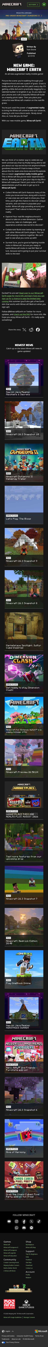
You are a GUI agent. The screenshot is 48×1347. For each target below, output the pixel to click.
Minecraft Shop (31, 1247)
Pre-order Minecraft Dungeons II (23, 16)
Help (27, 1257)
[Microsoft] (41, 1331)
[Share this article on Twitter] (24, 330)
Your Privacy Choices (12, 1342)
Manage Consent (29, 1317)
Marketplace (30, 1245)
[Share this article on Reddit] (31, 330)
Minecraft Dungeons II (11, 1247)
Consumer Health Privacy (25, 1336)
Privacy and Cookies (8, 1336)
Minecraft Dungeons (10, 1250)
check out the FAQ (22, 314)
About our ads (16, 1339)
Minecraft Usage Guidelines (13, 1317)
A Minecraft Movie (9, 1271)
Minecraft (7, 1245)
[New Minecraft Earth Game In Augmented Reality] (24, 142)
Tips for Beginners (32, 1254)
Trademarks (5, 1339)
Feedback (29, 1260)
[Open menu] (44, 4)
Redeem (28, 1278)
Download (29, 1265)
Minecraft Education (10, 1256)
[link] (9, 1221)
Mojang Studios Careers (11, 1265)
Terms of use (39, 1336)
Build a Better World (10, 1268)
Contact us (29, 1268)
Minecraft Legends (10, 1253)
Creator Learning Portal (11, 1262)
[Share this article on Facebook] (38, 330)
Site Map (28, 1262)
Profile (28, 1275)
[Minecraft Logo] (12, 4)
